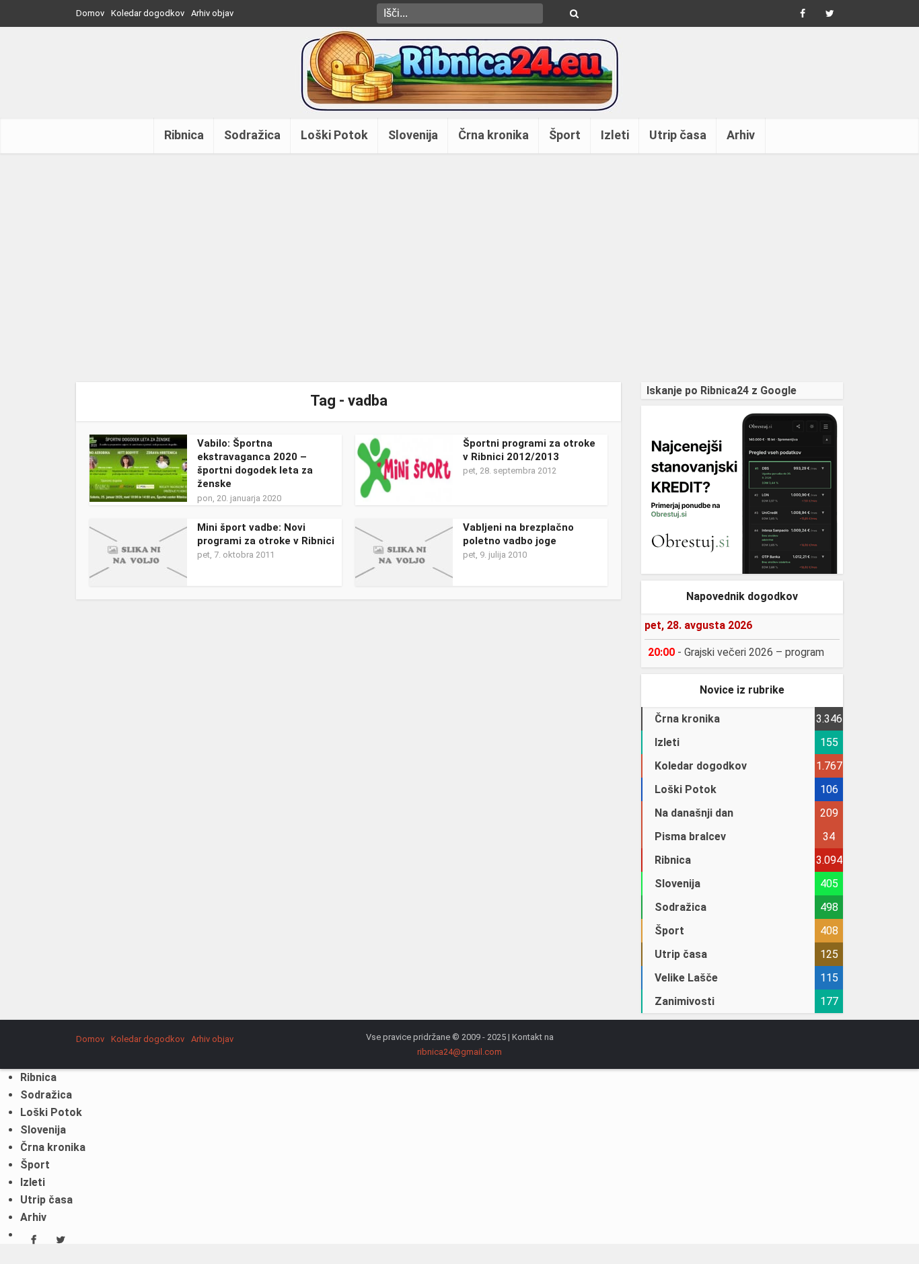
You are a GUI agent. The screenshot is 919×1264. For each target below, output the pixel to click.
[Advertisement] (459, 268)
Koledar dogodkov (147, 13)
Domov (90, 13)
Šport (565, 135)
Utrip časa (677, 135)
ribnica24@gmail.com (459, 1052)
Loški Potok (334, 135)
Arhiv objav (212, 13)
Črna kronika (493, 135)
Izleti (615, 135)
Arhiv (741, 135)
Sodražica (252, 135)
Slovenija (413, 135)
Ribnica (184, 135)
